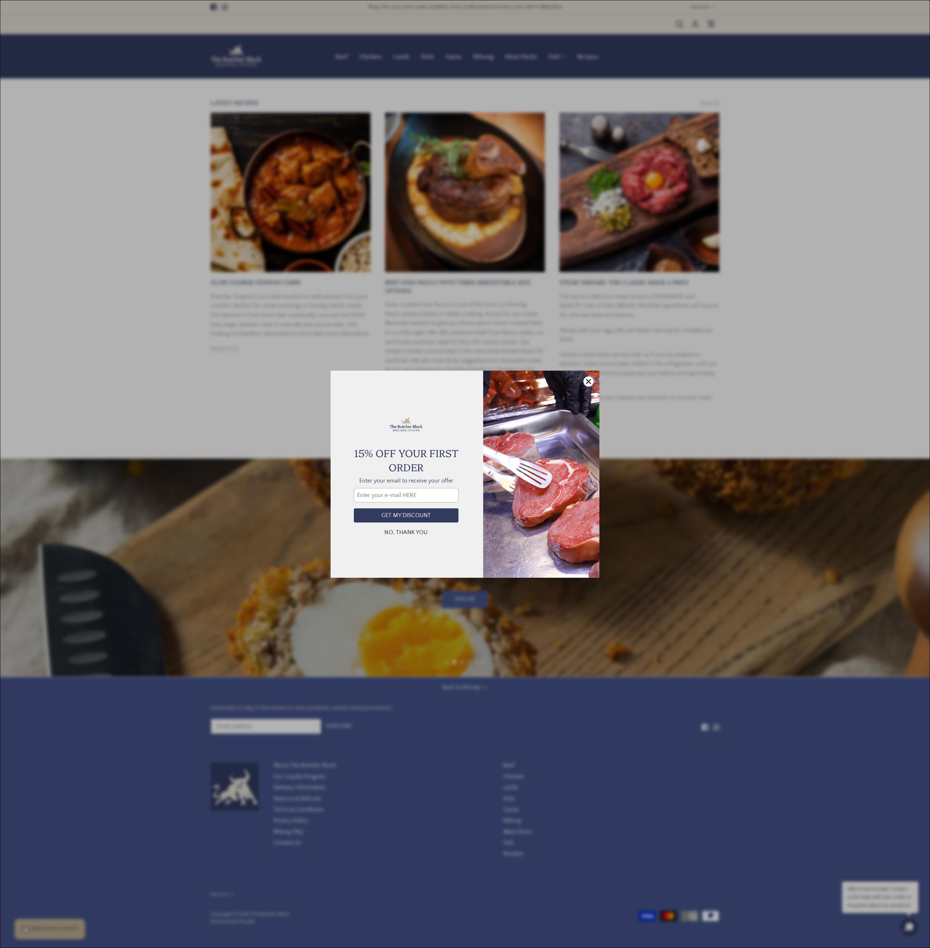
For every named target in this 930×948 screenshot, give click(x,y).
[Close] (588, 381)
